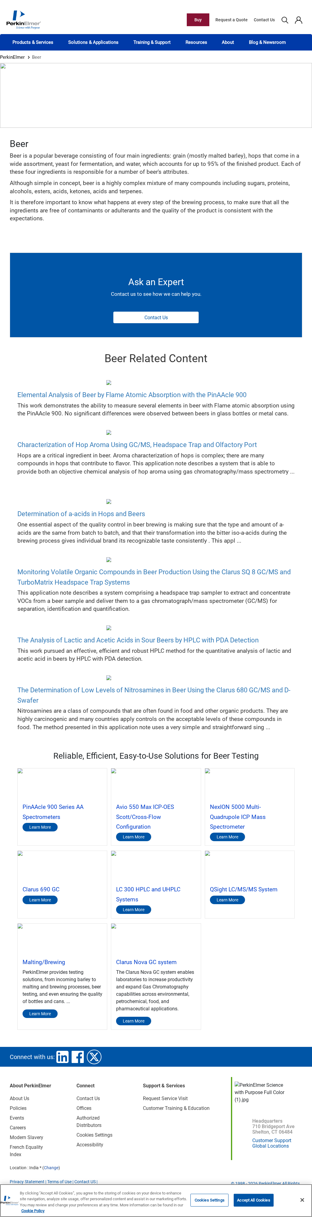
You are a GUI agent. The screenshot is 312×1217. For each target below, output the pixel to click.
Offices (83, 1108)
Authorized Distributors (88, 1121)
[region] (156, 1200)
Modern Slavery (26, 1137)
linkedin (62, 1057)
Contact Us (264, 19)
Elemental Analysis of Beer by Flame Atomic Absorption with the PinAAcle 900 (131, 395)
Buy (198, 19)
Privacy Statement (27, 1181)
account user (298, 19)
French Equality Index (26, 1150)
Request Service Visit (165, 1098)
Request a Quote (231, 19)
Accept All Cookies (253, 1200)
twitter (94, 1057)
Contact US (85, 1181)
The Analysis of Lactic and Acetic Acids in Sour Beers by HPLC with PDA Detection (138, 640)
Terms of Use (59, 1181)
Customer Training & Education (176, 1108)
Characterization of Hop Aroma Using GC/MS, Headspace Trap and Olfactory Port (137, 445)
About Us (19, 1098)
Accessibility (89, 1145)
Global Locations (270, 1146)
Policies (18, 1108)
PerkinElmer (12, 57)
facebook (78, 1057)
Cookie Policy (32, 1210)
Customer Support (271, 1140)
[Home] (23, 19)
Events (17, 1118)
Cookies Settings (210, 1200)
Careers (18, 1128)
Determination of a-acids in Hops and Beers (81, 514)
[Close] (302, 1200)
